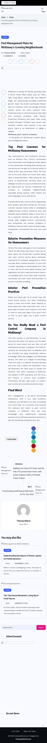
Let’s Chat (15, 731)
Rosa (8, 563)
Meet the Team (30, 731)
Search (41, 627)
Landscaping (11, 439)
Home (3, 17)
